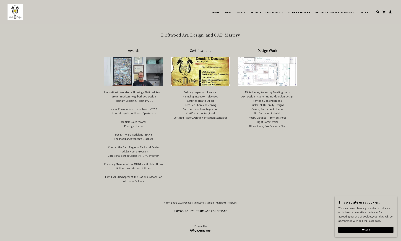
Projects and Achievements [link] (334, 12)
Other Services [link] (299, 12)
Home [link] (216, 12)
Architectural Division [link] (266, 12)
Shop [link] (228, 12)
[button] (390, 12)
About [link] (241, 12)
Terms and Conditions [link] (211, 211)
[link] (15, 11)
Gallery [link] (364, 12)
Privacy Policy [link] (184, 211)
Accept (366, 229)
